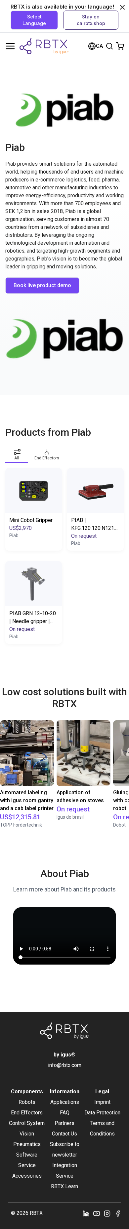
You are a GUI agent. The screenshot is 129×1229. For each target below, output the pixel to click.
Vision (27, 1134)
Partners (64, 1123)
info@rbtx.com (64, 1065)
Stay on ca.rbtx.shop (91, 20)
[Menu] (10, 46)
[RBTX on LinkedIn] (86, 1213)
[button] (16, 453)
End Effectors (27, 1112)
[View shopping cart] (120, 46)
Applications (64, 1102)
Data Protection (102, 1112)
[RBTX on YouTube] (96, 1213)
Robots (27, 1102)
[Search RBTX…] (109, 46)
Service (27, 1165)
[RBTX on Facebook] (117, 1213)
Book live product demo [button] (42, 285)
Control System (27, 1123)
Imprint (102, 1102)
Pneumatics (27, 1144)
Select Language (34, 20)
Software (26, 1155)
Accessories (27, 1176)
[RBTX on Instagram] (107, 1213)
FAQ (64, 1112)
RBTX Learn (64, 1186)
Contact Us (64, 1134)
